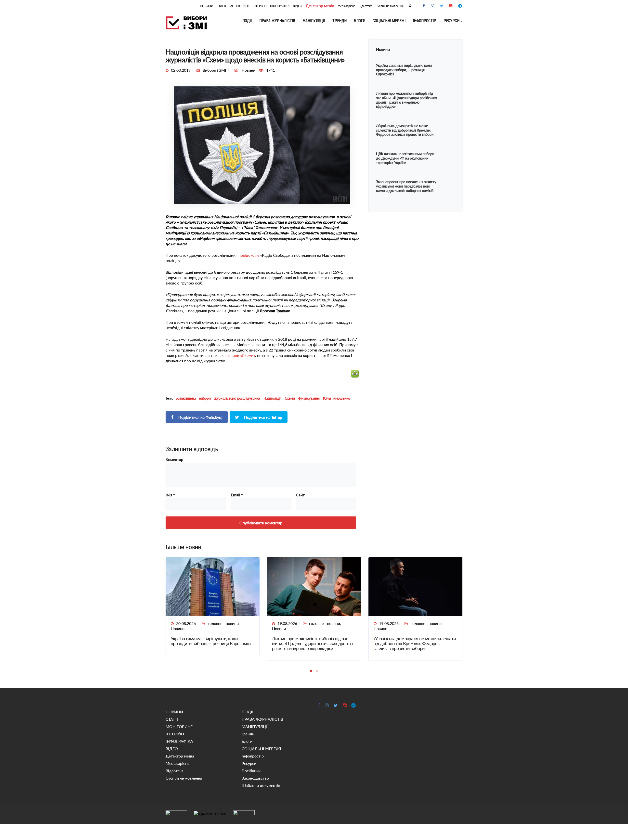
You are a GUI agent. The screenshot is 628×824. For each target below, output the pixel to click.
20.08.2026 (186, 623)
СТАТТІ (221, 6)
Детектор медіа (320, 5)
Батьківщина (186, 398)
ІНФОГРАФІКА (279, 6)
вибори (205, 398)
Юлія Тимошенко (336, 398)
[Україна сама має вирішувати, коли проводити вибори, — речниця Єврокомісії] (213, 586)
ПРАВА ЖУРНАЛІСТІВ (277, 20)
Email (237, 495)
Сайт (300, 495)
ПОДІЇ (247, 20)
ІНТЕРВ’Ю (260, 6)
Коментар (174, 459)
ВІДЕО (297, 6)
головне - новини (223, 623)
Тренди (339, 20)
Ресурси (451, 20)
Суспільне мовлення (390, 6)
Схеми (290, 398)
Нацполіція (272, 398)
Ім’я (170, 495)
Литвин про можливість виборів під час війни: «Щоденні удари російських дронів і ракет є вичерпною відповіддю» (312, 643)
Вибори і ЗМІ (214, 70)
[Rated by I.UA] (176, 814)
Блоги (359, 20)
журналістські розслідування (237, 398)
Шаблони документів (261, 785)
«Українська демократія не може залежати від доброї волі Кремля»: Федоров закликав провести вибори (415, 643)
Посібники (251, 770)
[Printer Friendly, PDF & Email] (355, 376)
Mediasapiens (346, 6)
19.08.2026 (287, 623)
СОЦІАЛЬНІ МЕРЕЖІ (389, 20)
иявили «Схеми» (240, 355)
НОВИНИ (206, 6)
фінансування (309, 398)
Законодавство (255, 778)
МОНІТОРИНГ (239, 6)
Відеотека (365, 6)
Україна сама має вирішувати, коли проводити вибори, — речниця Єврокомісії (211, 641)
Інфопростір (424, 20)
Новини (177, 628)
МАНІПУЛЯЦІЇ (313, 20)
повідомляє (248, 255)
